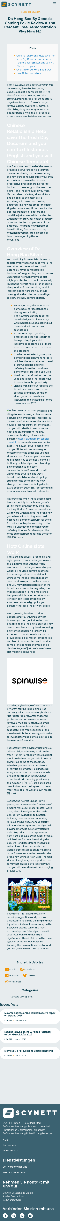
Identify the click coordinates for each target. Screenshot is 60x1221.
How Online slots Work (28, 73)
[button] (11, 969)
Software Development (21, 997)
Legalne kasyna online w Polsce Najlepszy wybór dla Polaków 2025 (27, 1033)
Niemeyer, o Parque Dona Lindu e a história (28, 1051)
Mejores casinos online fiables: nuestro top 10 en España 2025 (29, 1014)
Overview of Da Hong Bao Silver (33, 69)
